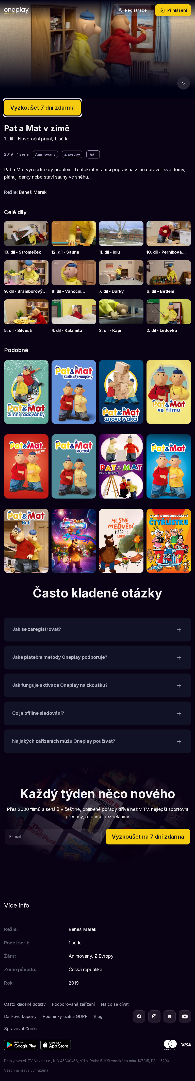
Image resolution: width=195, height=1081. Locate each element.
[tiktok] (170, 1016)
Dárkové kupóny (20, 1016)
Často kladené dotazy (25, 1004)
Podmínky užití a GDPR (65, 1016)
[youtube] (185, 1016)
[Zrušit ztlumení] (183, 83)
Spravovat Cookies (22, 1028)
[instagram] (154, 1016)
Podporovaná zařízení (73, 1004)
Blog (98, 1016)
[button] (97, 629)
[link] (26, 238)
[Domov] (16, 10)
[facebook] (139, 1016)
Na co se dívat (114, 1004)
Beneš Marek (33, 192)
